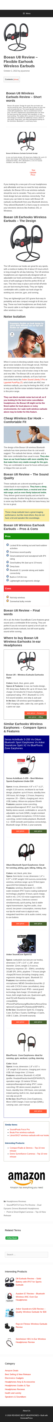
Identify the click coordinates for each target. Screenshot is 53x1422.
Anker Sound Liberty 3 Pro (33, 380)
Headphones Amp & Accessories (20, 1382)
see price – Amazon (35, 713)
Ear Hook (13, 1238)
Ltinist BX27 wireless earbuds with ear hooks (29, 1135)
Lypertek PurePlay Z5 (13, 382)
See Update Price (33, 172)
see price (38, 831)
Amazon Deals (11, 1370)
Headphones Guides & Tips (17, 1385)
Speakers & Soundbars (15, 1397)
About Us (26, 1411)
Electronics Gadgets (14, 1378)
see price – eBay (35, 717)
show (16, 79)
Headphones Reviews (16, 1201)
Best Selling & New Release (18, 1374)
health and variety (13, 1393)
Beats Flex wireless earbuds (22, 1132)
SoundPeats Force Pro (20, 1129)
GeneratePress (26, 1418)
